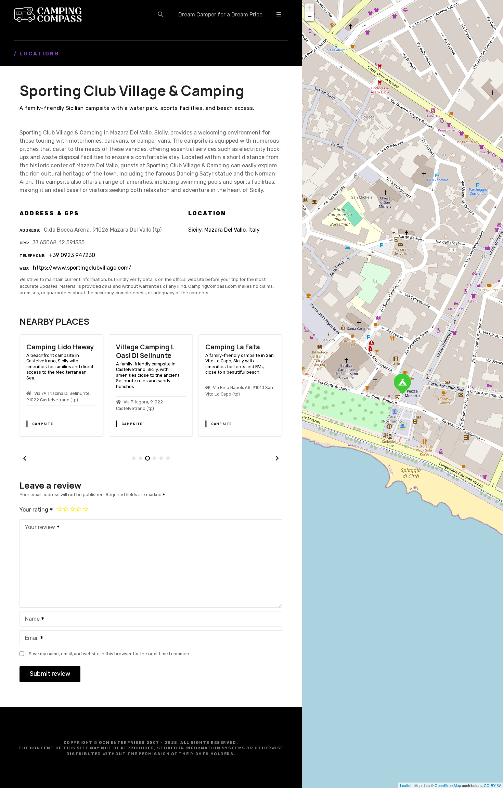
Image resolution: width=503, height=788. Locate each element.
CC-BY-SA (492, 785)
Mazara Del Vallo (225, 230)
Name (30, 619)
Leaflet (405, 785)
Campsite (42, 424)
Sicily (195, 230)
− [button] (310, 16)
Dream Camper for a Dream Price (220, 14)
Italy (254, 230)
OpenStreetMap (448, 785)
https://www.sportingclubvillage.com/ (82, 267)
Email (30, 639)
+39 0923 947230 (72, 255)
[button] (161, 14)
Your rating (35, 509)
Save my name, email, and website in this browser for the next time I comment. (110, 653)
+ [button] (310, 7)
